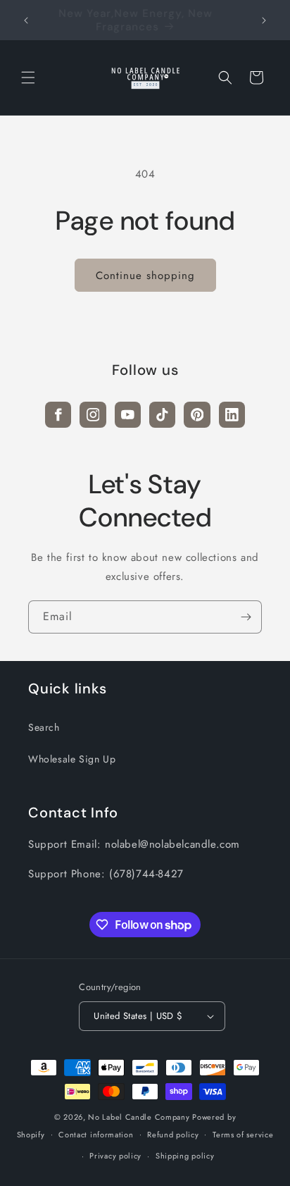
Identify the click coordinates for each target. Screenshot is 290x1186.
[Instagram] (93, 415)
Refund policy (172, 1134)
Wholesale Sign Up (71, 759)
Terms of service (243, 1134)
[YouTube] (128, 415)
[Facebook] (58, 415)
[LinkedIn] (232, 415)
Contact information (95, 1134)
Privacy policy (115, 1155)
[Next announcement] (263, 20)
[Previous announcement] (26, 20)
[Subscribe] (245, 617)
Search (44, 727)
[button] (28, 77)
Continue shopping (145, 275)
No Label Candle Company (138, 1117)
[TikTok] (162, 415)
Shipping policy (185, 1155)
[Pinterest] (197, 415)
